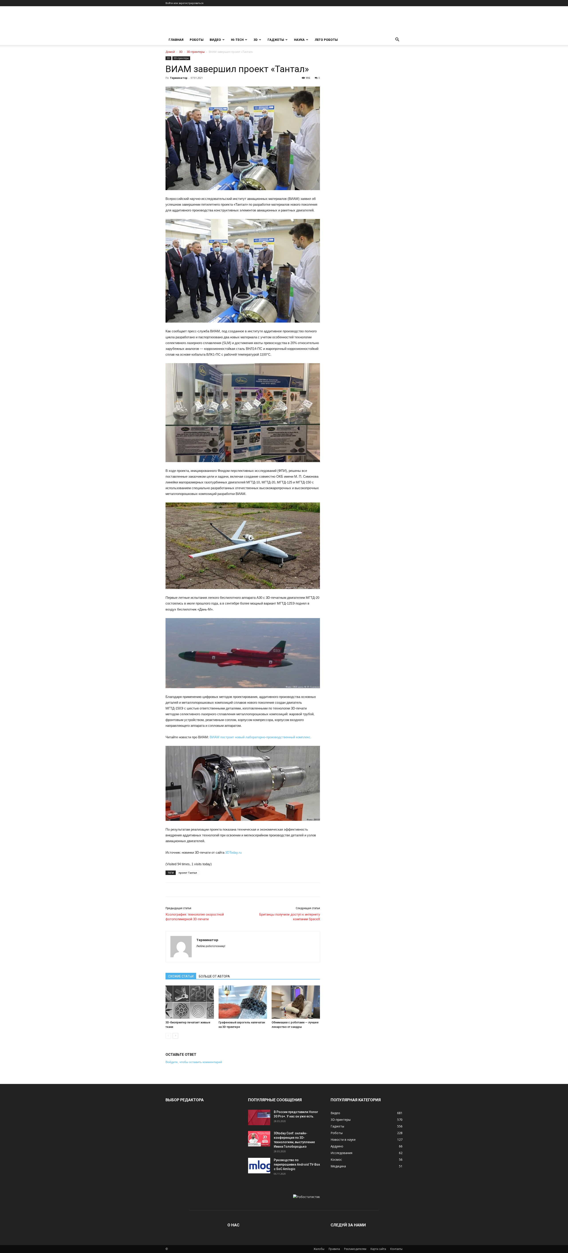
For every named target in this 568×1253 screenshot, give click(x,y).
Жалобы (319, 1249)
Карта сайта (378, 1249)
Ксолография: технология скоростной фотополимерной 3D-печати (195, 916)
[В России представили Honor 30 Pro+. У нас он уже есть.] (259, 1117)
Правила (334, 1249)
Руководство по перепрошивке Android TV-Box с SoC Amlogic (297, 1164)
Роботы (196, 39)
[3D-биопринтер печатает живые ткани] (190, 1002)
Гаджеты (276, 39)
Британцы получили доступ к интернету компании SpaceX (289, 916)
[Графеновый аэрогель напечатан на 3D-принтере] (243, 1002)
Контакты (396, 1249)
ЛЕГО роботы (326, 39)
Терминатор (178, 77)
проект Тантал (188, 872)
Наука (299, 39)
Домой (170, 52)
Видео (215, 39)
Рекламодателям (355, 1249)
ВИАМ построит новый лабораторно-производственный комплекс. (260, 737)
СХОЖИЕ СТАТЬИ (180, 976)
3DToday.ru (233, 852)
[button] (397, 40)
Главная (176, 39)
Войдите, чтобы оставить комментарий (194, 1062)
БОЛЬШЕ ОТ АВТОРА (214, 976)
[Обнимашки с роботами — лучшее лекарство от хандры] (296, 1002)
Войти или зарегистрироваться (184, 3)
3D (256, 39)
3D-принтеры (196, 52)
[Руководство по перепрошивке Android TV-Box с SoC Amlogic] (259, 1165)
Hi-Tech (237, 39)
